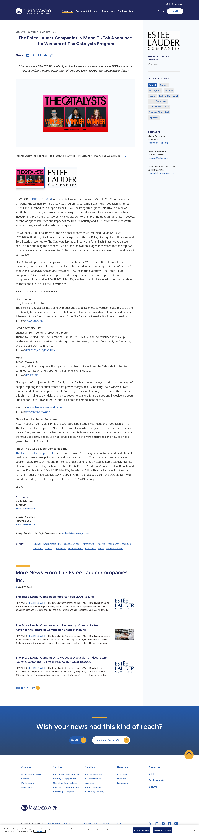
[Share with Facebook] (39, 55)
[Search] (167, 4)
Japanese (154, 117)
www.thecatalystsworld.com (45, 407)
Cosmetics (90, 548)
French (152, 96)
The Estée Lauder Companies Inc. (36, 453)
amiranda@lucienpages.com (75, 533)
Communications (114, 548)
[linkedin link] (156, 823)
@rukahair (31, 375)
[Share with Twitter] (33, 55)
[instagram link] (176, 823)
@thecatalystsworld (37, 411)
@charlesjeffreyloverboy (40, 350)
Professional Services (68, 544)
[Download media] (125, 156)
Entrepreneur (88, 544)
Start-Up (49, 548)
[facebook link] (169, 823)
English (152, 85)
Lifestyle (101, 544)
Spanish (163, 85)
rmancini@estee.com (26, 524)
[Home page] (33, 11)
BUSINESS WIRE (42, 199)
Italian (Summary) (168, 96)
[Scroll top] (189, 754)
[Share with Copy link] (51, 55)
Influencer (61, 548)
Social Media (49, 544)
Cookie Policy (39, 831)
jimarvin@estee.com (25, 508)
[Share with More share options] (57, 55)
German (169, 90)
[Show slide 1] (30, 177)
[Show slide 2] (62, 177)
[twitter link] (150, 823)
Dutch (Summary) (158, 101)
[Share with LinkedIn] (27, 55)
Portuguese (155, 90)
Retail (101, 548)
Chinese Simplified (159, 112)
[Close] (194, 830)
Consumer (38, 548)
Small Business (75, 548)
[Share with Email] (45, 55)
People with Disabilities (119, 544)
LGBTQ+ (37, 544)
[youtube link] (163, 823)
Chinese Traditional (159, 107)
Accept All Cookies (162, 830)
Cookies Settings (141, 830)
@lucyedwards (34, 320)
